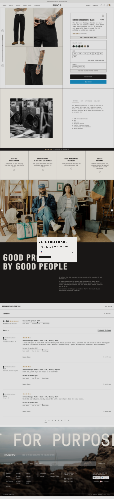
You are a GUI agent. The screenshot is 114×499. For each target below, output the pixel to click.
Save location (45, 257)
